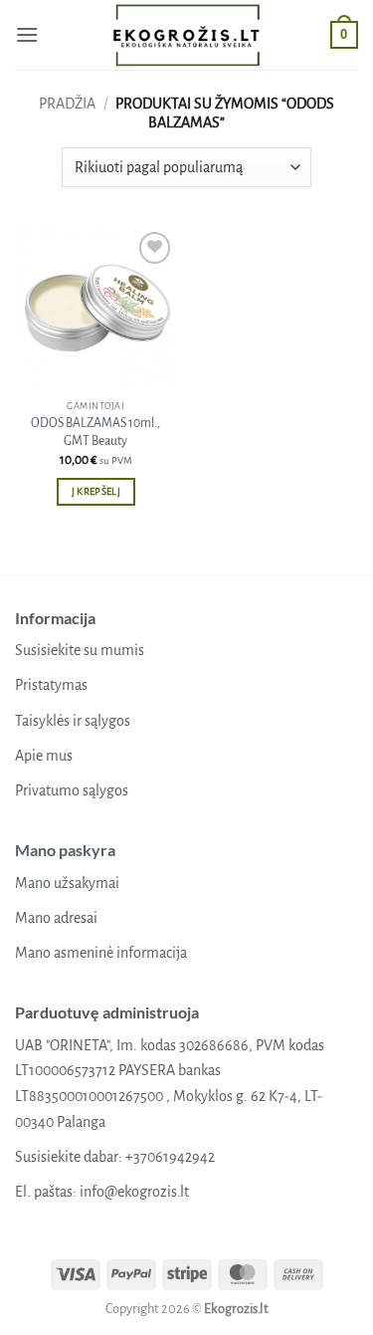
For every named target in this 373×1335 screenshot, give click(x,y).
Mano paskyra (65, 849)
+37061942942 (170, 1157)
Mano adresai (56, 918)
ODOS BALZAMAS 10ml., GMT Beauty (95, 432)
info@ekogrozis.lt (134, 1192)
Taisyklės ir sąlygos (72, 721)
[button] (27, 34)
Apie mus (44, 756)
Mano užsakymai (67, 883)
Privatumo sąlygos (71, 790)
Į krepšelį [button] (96, 491)
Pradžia (67, 103)
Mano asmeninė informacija (101, 953)
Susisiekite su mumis (79, 650)
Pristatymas (51, 685)
